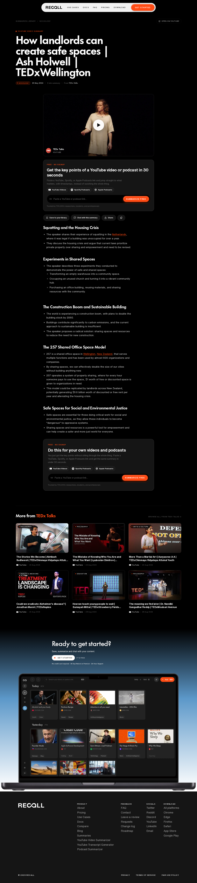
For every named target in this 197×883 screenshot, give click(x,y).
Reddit (150, 812)
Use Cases (73, 7)
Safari (167, 826)
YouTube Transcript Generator (95, 844)
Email (149, 831)
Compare (83, 826)
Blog (80, 831)
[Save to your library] (64, 526)
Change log (128, 826)
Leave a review (130, 817)
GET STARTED (65, 658)
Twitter (150, 807)
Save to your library (58, 218)
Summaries (84, 835)
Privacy (125, 875)
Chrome (168, 812)
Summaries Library (26, 21)
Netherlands (119, 234)
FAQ (95, 7)
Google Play (171, 835)
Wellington (89, 354)
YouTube (151, 821)
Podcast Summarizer (90, 849)
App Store (170, 831)
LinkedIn (151, 826)
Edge (167, 817)
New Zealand (104, 354)
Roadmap (127, 831)
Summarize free (136, 199)
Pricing (105, 7)
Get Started (142, 7)
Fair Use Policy (170, 875)
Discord (151, 817)
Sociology (45, 21)
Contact (126, 812)
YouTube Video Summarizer (94, 840)
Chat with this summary (87, 218)
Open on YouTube (170, 21)
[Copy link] (121, 218)
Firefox (168, 821)
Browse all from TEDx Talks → (164, 516)
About (81, 807)
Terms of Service (146, 875)
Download (120, 7)
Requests (126, 821)
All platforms (171, 807)
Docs (86, 7)
